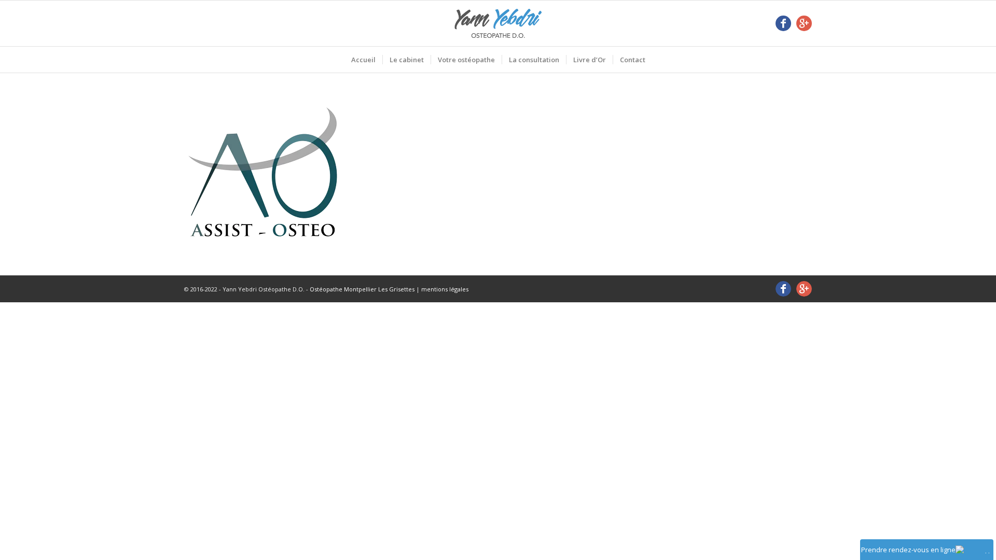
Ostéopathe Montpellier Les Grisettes (362, 289)
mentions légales (444, 289)
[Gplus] (804, 23)
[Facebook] (783, 23)
